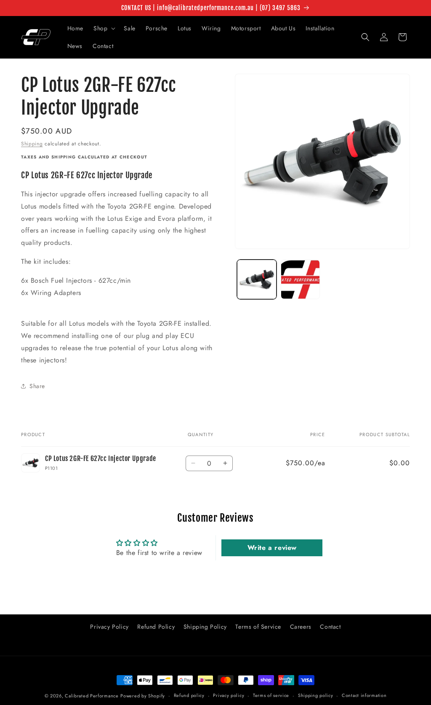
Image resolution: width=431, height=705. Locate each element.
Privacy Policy (109, 626)
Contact (330, 626)
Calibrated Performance (91, 695)
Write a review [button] (272, 547)
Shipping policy (315, 695)
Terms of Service (258, 626)
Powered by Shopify (142, 695)
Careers (300, 626)
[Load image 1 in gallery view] (256, 279)
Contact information (364, 695)
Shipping (32, 143)
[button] (103, 28)
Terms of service (271, 695)
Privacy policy (228, 695)
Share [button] (37, 386)
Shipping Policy (205, 626)
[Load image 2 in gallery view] (300, 279)
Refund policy (189, 695)
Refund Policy (156, 626)
